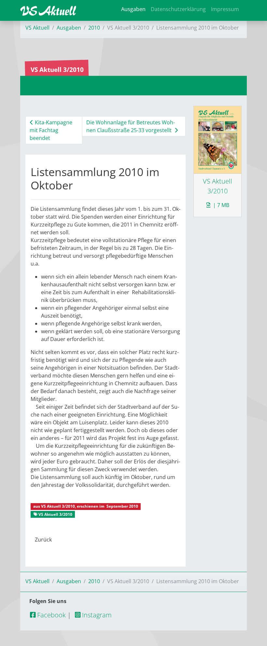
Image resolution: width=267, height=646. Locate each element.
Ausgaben (133, 9)
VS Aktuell (37, 27)
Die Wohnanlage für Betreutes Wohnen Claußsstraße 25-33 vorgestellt (130, 126)
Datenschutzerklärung (178, 9)
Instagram (96, 615)
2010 (94, 27)
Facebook (50, 615)
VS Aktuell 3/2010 (58, 506)
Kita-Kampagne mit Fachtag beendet (51, 130)
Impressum (225, 9)
